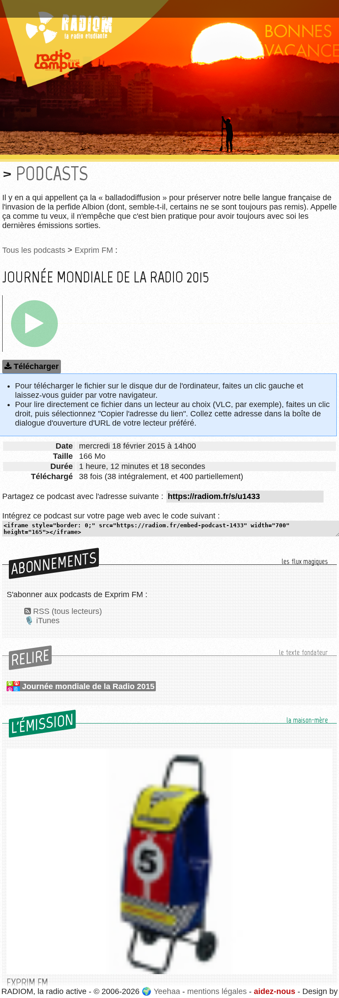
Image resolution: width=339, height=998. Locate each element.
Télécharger (36, 366)
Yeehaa (167, 991)
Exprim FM (94, 250)
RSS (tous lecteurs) (67, 611)
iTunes (48, 620)
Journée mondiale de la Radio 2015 (88, 686)
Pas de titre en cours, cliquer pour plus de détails (94, 5)
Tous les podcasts (33, 250)
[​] (34, 323)
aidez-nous (274, 991)
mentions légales (217, 991)
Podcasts (52, 173)
